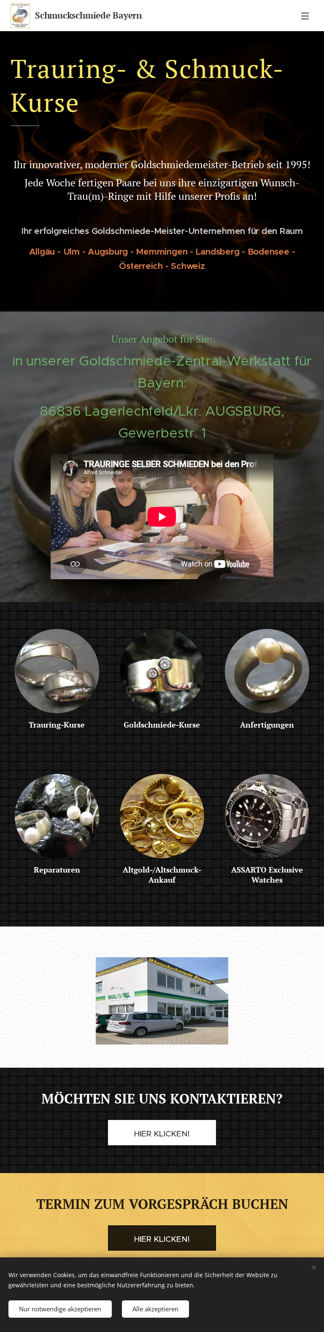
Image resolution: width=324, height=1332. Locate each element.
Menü (305, 15)
